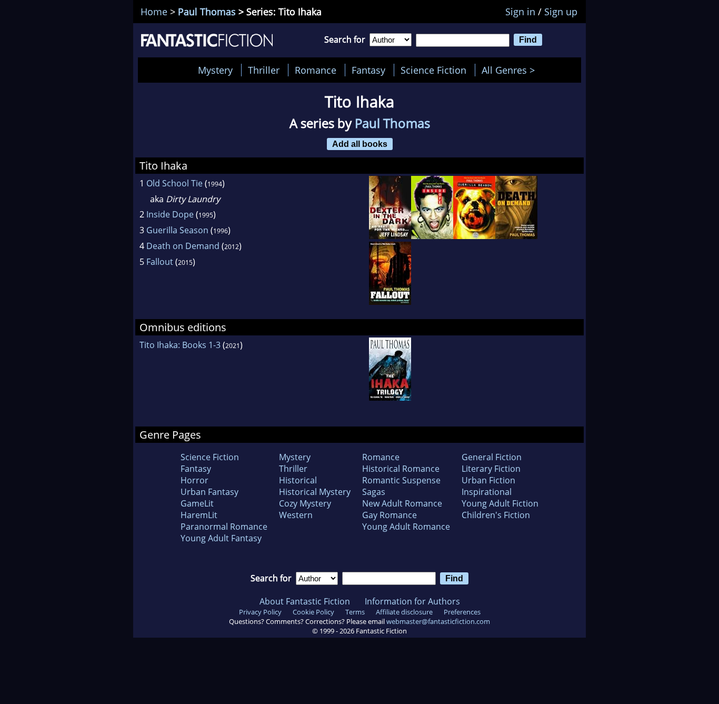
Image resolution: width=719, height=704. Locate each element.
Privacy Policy (260, 612)
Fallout (159, 261)
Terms (355, 612)
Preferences (462, 612)
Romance (315, 70)
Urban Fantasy (209, 492)
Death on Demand (182, 246)
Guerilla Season (177, 230)
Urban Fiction (488, 480)
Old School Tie (174, 183)
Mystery (215, 70)
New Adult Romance (402, 503)
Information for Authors (412, 601)
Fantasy (368, 70)
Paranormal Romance (224, 526)
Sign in (520, 11)
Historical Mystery (315, 492)
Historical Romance (401, 468)
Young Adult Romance (406, 526)
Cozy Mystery (305, 503)
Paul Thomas (207, 11)
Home (154, 11)
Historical (298, 480)
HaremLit (199, 515)
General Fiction (492, 457)
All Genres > (511, 70)
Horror (194, 480)
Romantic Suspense (401, 480)
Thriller (263, 70)
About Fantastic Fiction (304, 601)
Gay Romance (389, 515)
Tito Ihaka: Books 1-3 (180, 345)
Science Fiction (433, 70)
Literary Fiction (491, 468)
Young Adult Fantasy (221, 538)
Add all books (359, 143)
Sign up (560, 11)
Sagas (373, 492)
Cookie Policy (313, 612)
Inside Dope (170, 214)
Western (296, 515)
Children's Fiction (496, 515)
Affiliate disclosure (404, 612)
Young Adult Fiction (500, 503)
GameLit (197, 503)
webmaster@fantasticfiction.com (438, 621)
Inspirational (487, 492)
